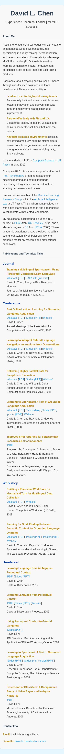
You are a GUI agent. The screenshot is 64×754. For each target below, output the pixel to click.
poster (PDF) (14, 414)
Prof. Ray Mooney (13, 175)
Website (43, 278)
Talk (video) (33, 410)
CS (26, 227)
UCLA (38, 227)
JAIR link (31, 278)
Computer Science (43, 160)
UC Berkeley (35, 223)
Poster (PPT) (33, 537)
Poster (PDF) (50, 537)
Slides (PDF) (14, 629)
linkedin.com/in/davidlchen (30, 741)
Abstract (12, 278)
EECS (18, 223)
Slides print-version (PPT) (39, 660)
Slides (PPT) (33, 317)
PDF (21, 278)
